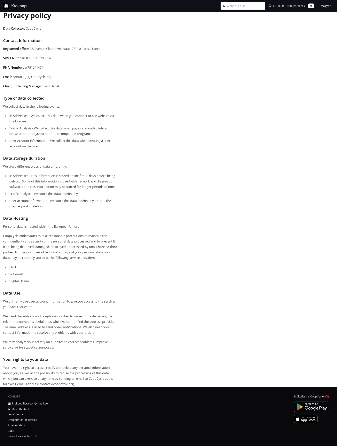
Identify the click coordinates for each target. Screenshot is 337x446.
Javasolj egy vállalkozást (23, 436)
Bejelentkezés (296, 6)
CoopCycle (317, 396)
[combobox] (245, 6)
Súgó (11, 431)
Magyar (326, 6)
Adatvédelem (16, 425)
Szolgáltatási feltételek (22, 420)
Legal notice (15, 414)
